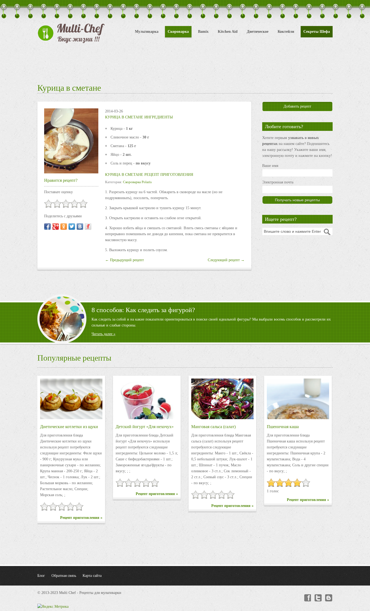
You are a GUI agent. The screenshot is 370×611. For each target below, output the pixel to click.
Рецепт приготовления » (81, 518)
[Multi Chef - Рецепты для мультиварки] (71, 33)
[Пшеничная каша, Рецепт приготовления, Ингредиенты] (298, 399)
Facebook (307, 598)
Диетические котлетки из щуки (69, 426)
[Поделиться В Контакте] (80, 226)
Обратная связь (63, 576)
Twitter (318, 598)
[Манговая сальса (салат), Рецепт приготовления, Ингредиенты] (222, 399)
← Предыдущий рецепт (124, 260)
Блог (41, 576)
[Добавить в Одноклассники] (63, 226)
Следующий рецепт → (226, 260)
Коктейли (286, 32)
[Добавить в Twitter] (72, 226)
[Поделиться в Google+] (55, 226)
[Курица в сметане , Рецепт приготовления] (71, 140)
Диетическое (257, 32)
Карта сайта (92, 576)
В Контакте (329, 598)
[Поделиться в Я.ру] (88, 226)
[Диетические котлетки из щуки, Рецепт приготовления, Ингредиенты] (71, 399)
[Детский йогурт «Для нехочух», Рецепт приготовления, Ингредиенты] (147, 399)
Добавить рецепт (297, 106)
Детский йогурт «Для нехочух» (145, 426)
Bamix (203, 32)
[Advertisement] (185, 62)
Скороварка (178, 32)
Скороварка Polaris (137, 182)
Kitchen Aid (228, 32)
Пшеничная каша (283, 426)
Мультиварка (146, 32)
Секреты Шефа (316, 32)
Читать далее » (103, 334)
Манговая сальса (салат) (213, 426)
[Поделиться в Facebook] (47, 226)
